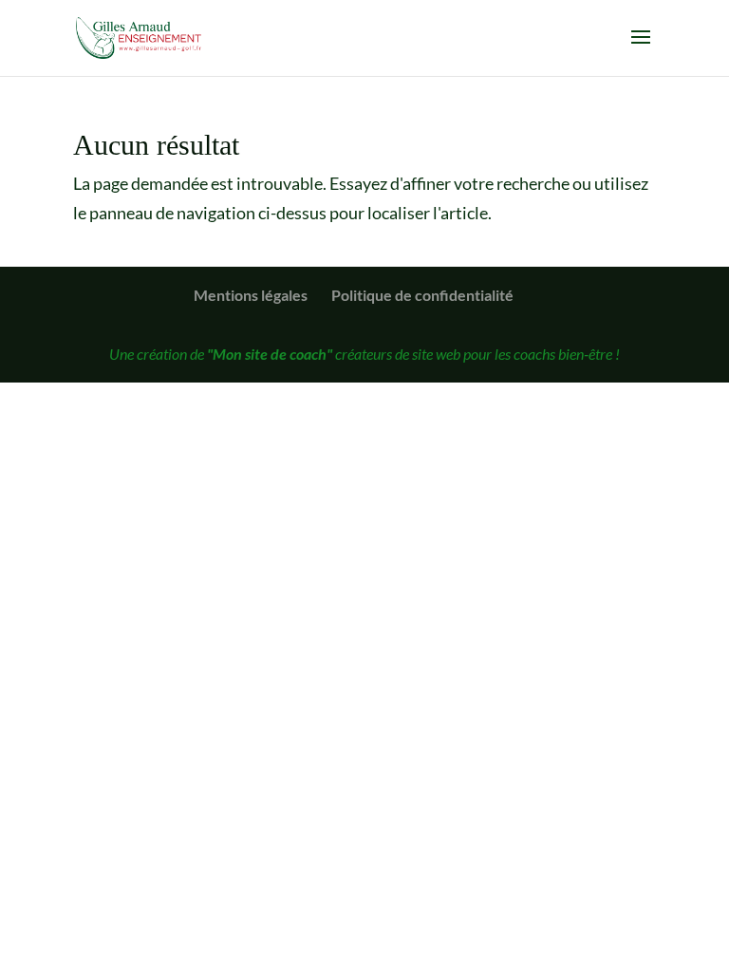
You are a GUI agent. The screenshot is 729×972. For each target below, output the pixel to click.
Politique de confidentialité (422, 295)
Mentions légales (251, 295)
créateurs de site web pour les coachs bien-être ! (413, 354)
